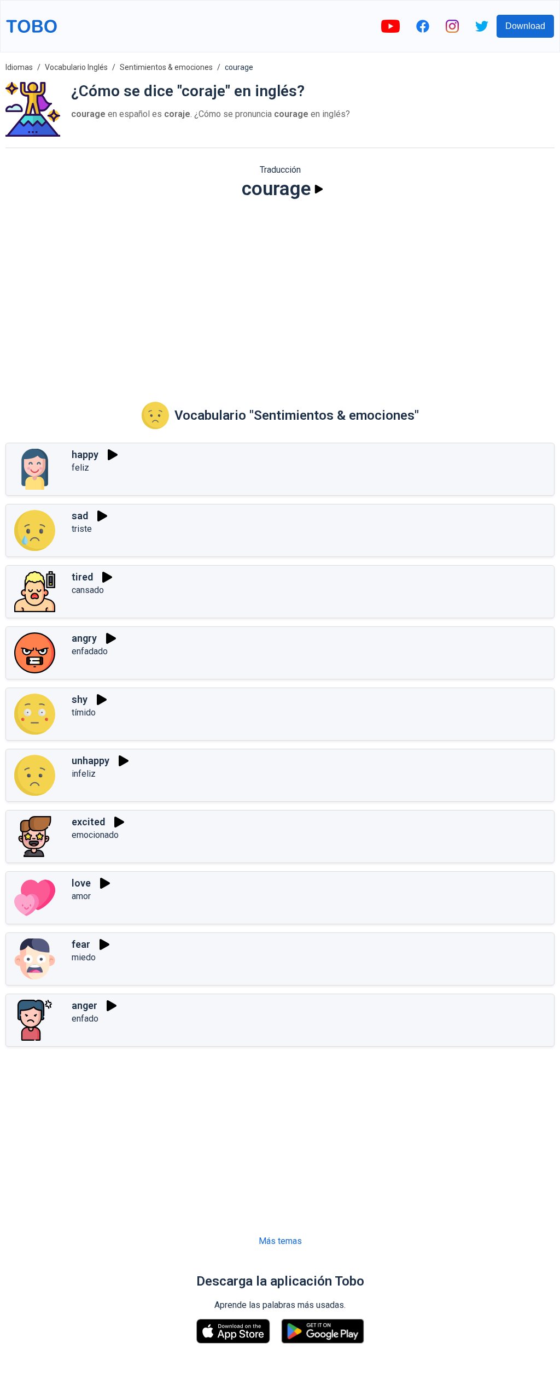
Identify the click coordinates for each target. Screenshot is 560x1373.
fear (81, 944)
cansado (88, 590)
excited (88, 822)
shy (80, 699)
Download (525, 26)
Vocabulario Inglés (76, 67)
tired (82, 577)
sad (80, 515)
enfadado (90, 651)
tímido (84, 712)
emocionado (95, 835)
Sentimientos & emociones (166, 67)
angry (84, 638)
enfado (85, 1018)
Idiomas (19, 67)
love (81, 883)
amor (81, 896)
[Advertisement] (280, 292)
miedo (84, 957)
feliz (80, 467)
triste (82, 529)
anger (84, 1005)
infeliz (84, 773)
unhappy (90, 760)
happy (85, 454)
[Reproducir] (318, 189)
